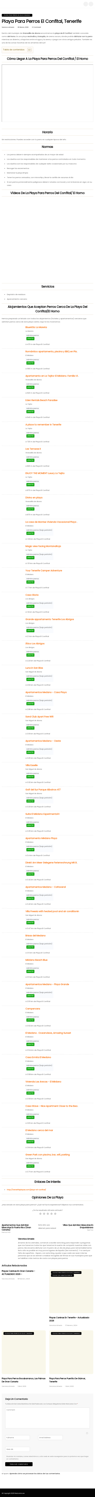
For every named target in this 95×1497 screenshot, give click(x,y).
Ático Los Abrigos (34, 643)
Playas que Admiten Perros (62, 1275)
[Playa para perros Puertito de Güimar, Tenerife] (71, 1352)
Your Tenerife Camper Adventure (43, 570)
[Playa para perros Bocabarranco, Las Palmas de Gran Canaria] (24, 1352)
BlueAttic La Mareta (36, 327)
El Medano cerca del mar (39, 1130)
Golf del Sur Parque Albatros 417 (43, 789)
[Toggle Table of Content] (28, 50)
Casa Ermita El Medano (38, 1057)
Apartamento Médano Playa (41, 838)
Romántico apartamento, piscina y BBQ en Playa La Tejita (57, 351)
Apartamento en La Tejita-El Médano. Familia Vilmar (54, 375)
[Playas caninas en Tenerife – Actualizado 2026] (71, 1291)
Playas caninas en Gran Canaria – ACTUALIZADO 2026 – (18, 1273)
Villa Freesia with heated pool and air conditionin (52, 911)
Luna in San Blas (34, 667)
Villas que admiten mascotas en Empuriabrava (78, 1227)
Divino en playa (33, 497)
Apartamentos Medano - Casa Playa (46, 692)
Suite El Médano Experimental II (42, 814)
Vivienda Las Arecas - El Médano (43, 1081)
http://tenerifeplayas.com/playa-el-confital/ (26, 1189)
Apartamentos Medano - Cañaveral (45, 887)
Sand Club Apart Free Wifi (39, 716)
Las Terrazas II (33, 448)
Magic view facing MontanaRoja (43, 546)
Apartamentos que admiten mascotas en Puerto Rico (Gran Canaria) (16, 1228)
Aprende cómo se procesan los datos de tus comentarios (35, 1473)
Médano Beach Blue (36, 960)
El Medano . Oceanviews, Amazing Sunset (48, 1033)
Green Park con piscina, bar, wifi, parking (47, 1154)
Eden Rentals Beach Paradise (41, 400)
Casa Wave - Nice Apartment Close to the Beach (52, 1106)
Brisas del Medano (35, 935)
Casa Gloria (31, 595)
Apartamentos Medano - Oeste (43, 740)
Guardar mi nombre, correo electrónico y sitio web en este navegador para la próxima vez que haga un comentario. (47, 1457)
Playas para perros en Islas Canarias (17, 15)
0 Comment (36, 27)
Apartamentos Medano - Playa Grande (47, 984)
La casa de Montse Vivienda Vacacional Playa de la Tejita (57, 522)
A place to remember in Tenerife (43, 424)
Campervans (32, 1008)
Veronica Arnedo (8, 27)
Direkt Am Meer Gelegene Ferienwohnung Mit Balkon (54, 862)
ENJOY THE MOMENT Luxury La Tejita (44, 473)
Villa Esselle (31, 765)
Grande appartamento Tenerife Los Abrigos (49, 619)
